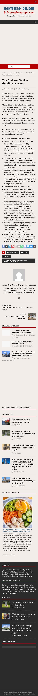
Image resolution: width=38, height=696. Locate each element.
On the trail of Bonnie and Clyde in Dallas (23, 603)
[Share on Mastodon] (24, 246)
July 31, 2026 (18, 425)
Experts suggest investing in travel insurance (22, 342)
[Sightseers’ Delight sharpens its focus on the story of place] (6, 433)
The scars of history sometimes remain (21, 420)
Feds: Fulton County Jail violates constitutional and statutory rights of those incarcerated (23, 353)
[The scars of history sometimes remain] (6, 421)
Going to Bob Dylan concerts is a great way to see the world (23, 480)
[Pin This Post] (12, 246)
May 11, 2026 (18, 453)
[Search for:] (19, 67)
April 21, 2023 (18, 335)
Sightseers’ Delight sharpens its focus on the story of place (23, 433)
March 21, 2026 (19, 472)
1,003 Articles (31, 285)
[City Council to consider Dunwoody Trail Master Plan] (6, 333)
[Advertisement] (19, 44)
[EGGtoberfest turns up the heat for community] (6, 616)
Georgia (24, 252)
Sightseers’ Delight (8, 360)
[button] (35, 2)
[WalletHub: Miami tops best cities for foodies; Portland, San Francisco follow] (6, 627)
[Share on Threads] (34, 246)
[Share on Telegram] (27, 246)
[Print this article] (18, 246)
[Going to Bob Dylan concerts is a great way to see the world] (6, 480)
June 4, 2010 (18, 346)
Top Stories (7, 414)
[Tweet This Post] (6, 246)
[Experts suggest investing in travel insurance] (6, 344)
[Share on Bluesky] (31, 246)
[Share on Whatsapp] (21, 246)
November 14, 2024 (20, 358)
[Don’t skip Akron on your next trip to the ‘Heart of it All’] (6, 447)
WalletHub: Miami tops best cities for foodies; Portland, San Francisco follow (22, 629)
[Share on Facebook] (3, 246)
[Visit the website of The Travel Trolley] (19, 298)
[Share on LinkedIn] (9, 246)
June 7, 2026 (18, 439)
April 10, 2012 (8, 89)
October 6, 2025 (18, 619)
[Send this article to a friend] (15, 246)
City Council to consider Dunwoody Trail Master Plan (22, 331)
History (6, 256)
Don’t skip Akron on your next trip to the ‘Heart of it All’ (23, 447)
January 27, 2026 (19, 486)
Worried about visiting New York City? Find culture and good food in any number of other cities (23, 464)
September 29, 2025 (20, 635)
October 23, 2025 (19, 608)
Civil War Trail (12, 252)
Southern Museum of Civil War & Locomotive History (15, 260)
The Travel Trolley (22, 89)
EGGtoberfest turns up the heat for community (24, 615)
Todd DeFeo (29, 346)
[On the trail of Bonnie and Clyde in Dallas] (6, 604)
